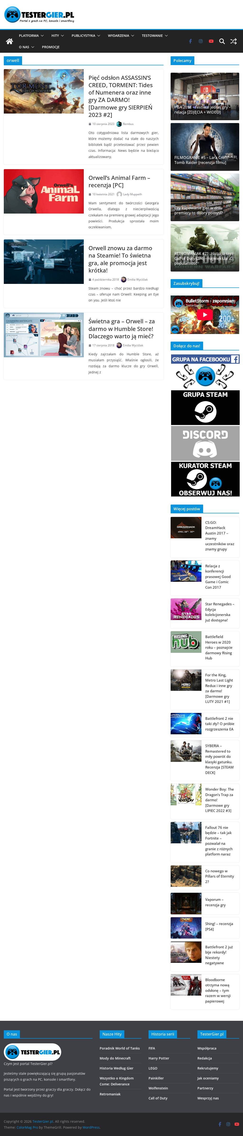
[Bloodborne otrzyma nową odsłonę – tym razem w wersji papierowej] (186, 992)
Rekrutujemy (207, 1068)
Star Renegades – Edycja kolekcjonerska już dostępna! (219, 611)
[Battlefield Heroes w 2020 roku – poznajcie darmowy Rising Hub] (186, 649)
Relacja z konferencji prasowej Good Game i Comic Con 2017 (218, 576)
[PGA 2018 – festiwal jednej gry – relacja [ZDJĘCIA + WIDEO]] (205, 96)
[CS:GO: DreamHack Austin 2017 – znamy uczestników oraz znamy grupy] (186, 537)
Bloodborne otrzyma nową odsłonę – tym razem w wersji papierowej (218, 990)
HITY (55, 35)
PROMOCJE (51, 47)
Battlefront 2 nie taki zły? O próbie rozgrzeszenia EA (219, 723)
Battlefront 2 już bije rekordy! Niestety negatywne (219, 955)
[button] (41, 35)
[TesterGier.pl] (9, 41)
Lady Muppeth (132, 194)
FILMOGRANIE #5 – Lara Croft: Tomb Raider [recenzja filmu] (201, 160)
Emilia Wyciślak (137, 279)
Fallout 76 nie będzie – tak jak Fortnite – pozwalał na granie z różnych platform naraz (219, 841)
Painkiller (156, 1078)
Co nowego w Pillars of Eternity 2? (219, 876)
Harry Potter (159, 1058)
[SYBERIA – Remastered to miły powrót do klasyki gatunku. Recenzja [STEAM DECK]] (186, 760)
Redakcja (204, 1058)
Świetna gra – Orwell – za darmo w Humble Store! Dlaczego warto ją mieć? (122, 328)
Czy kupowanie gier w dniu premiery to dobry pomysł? (198, 210)
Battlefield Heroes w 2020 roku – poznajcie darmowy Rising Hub (219, 647)
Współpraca (206, 1048)
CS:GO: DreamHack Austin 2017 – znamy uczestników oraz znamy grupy (219, 536)
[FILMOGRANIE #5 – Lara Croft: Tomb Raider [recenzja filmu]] (205, 147)
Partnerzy (205, 1088)
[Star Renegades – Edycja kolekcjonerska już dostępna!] (186, 613)
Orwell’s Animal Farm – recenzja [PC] (119, 181)
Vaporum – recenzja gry (215, 902)
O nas (24, 47)
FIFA (152, 1048)
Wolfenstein (158, 1088)
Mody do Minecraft (115, 1058)
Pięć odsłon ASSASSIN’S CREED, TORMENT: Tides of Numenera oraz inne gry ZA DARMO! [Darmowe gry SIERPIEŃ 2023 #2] (121, 96)
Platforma (29, 35)
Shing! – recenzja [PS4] (219, 926)
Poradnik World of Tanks (120, 1048)
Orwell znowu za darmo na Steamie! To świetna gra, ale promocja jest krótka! (120, 259)
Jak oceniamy (208, 1078)
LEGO (153, 1068)
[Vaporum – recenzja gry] (186, 903)
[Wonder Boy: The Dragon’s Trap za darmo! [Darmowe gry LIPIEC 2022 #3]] (186, 801)
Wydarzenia (118, 35)
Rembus (128, 124)
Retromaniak (110, 1094)
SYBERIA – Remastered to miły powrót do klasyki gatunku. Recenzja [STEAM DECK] (219, 759)
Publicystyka (83, 35)
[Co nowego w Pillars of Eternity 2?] (186, 877)
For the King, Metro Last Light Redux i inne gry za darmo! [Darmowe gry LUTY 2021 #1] (219, 688)
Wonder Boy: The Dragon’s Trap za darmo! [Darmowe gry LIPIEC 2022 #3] (219, 800)
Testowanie (152, 35)
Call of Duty (158, 1098)
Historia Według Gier (116, 1068)
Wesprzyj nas (208, 1098)
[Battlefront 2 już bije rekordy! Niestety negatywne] (186, 956)
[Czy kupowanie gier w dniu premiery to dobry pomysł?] (205, 197)
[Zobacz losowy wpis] (233, 41)
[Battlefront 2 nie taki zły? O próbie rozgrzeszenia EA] (186, 725)
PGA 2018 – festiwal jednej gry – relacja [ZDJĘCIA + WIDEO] (202, 110)
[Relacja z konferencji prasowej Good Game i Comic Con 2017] (186, 578)
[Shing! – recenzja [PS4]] (186, 928)
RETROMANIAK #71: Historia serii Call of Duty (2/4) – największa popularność (204, 258)
